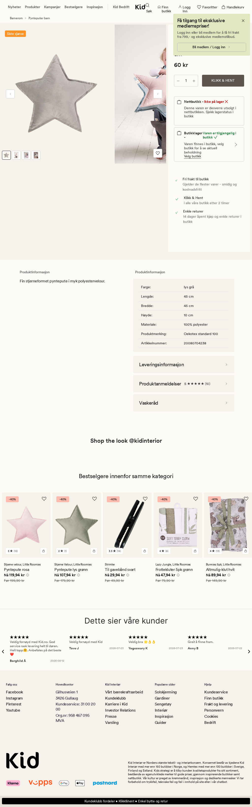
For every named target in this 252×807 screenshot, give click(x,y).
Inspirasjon (95, 7)
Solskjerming (166, 692)
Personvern (213, 710)
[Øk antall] (194, 81)
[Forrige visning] (10, 94)
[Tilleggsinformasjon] (27, 576)
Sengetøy (163, 704)
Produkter (32, 7)
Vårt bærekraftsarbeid (124, 692)
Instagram (14, 698)
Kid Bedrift (121, 7)
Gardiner (162, 698)
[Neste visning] (157, 94)
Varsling (111, 722)
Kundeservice (216, 692)
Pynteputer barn (39, 18)
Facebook (14, 692)
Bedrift (210, 722)
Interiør (161, 710)
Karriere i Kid (116, 704)
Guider (160, 722)
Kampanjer (52, 7)
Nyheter (14, 7)
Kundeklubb (115, 698)
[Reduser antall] (178, 81)
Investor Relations (120, 710)
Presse (110, 716)
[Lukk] (243, 21)
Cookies (211, 716)
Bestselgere (73, 7)
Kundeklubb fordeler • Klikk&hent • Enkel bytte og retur (126, 801)
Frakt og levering (218, 704)
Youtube (13, 710)
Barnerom (16, 18)
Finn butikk (213, 698)
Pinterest (13, 704)
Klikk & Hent (223, 80)
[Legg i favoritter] (157, 153)
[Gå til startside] (140, 6)
